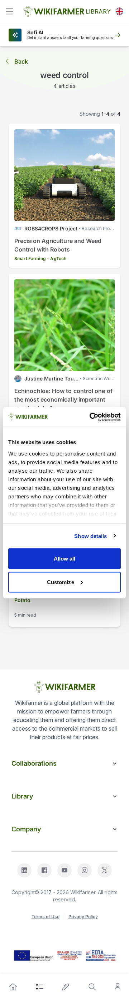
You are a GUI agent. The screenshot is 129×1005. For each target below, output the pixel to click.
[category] (39, 987)
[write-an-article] (66, 986)
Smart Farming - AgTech (40, 258)
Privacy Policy (83, 916)
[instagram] (84, 870)
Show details (90, 536)
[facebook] (44, 870)
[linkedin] (24, 870)
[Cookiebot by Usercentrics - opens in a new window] (91, 417)
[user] (117, 987)
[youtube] (64, 870)
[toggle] (9, 11)
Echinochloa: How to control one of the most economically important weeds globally (63, 399)
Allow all (65, 559)
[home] (13, 986)
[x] (104, 870)
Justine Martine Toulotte (51, 378)
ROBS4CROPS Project (50, 228)
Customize (60, 582)
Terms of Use (45, 916)
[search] (92, 986)
